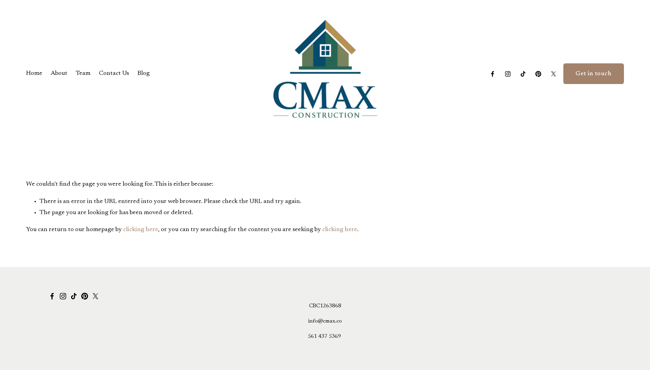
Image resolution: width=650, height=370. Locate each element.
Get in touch (593, 74)
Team (83, 73)
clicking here (140, 230)
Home (34, 73)
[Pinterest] (538, 73)
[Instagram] (507, 73)
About (59, 73)
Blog (143, 73)
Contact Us (114, 73)
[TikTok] (523, 73)
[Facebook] (492, 73)
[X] (553, 73)
